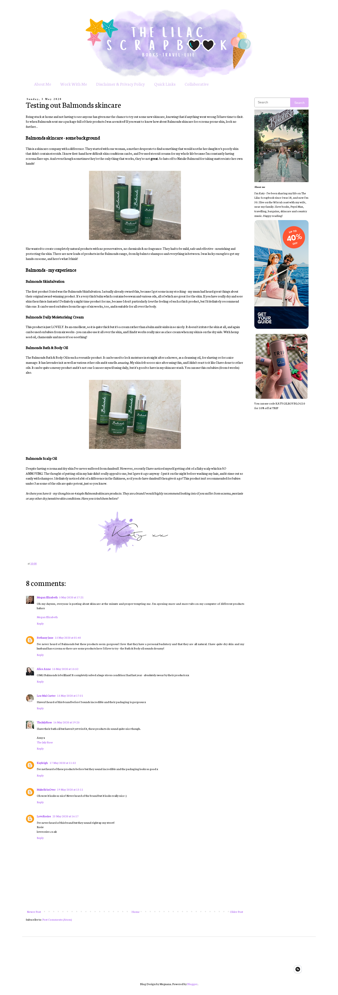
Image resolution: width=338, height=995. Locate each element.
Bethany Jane (45, 637)
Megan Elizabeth (47, 597)
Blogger (192, 984)
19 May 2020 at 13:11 (70, 789)
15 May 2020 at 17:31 (70, 695)
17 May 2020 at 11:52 (63, 763)
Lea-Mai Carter (46, 695)
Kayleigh (42, 763)
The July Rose (45, 742)
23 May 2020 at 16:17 (65, 816)
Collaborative (197, 84)
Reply (40, 623)
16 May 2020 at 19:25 (66, 722)
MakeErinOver (46, 789)
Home (136, 912)
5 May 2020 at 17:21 (71, 597)
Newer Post (34, 912)
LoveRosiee (44, 816)
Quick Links (164, 84)
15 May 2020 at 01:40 (68, 637)
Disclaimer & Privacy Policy (120, 84)
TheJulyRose (44, 722)
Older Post (236, 912)
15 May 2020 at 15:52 (65, 669)
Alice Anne (44, 669)
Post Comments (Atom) (57, 919)
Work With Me (73, 84)
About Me (42, 84)
